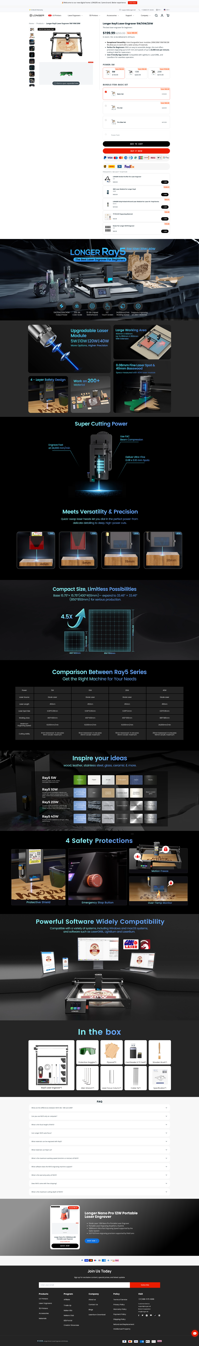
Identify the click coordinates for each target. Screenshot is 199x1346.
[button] (162, 15)
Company (144, 15)
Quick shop (65, 1245)
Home (31, 23)
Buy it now (136, 151)
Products (40, 23)
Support (129, 15)
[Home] (37, 15)
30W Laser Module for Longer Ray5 (124, 189)
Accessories (112, 15)
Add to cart (136, 144)
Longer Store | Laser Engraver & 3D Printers (56, 1341)
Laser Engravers (74, 15)
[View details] (108, 179)
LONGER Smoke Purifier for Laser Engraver (127, 177)
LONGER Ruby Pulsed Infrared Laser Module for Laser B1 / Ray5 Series (136, 201)
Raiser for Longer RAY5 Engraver (123, 226)
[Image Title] (138, 1315)
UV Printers (55, 15)
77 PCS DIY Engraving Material (123, 214)
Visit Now (132, 3)
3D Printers (93, 15)
